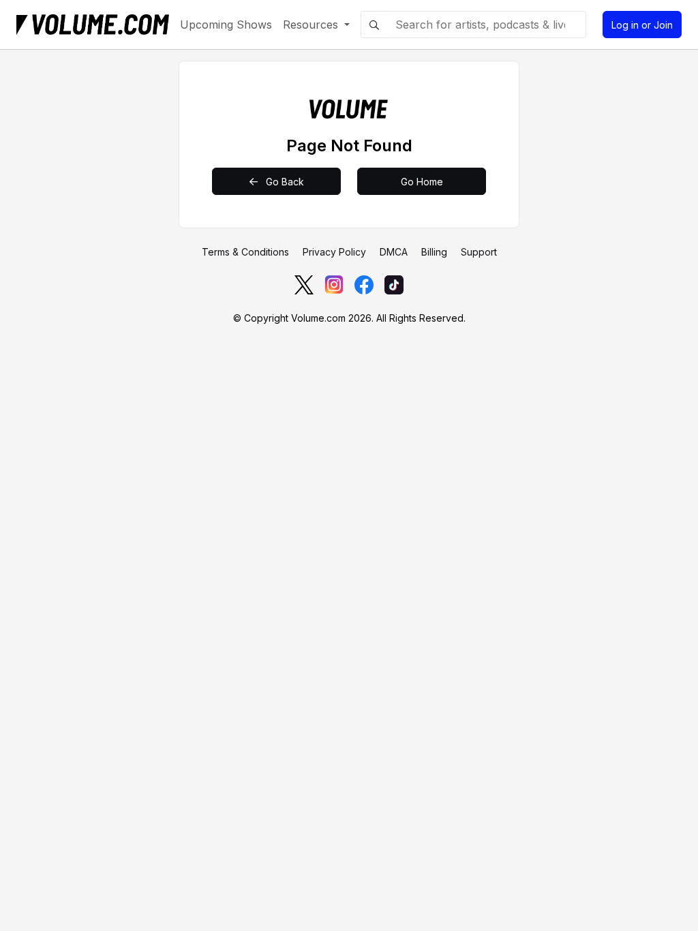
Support (479, 252)
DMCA (394, 252)
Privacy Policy (334, 252)
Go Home (422, 181)
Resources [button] (312, 24)
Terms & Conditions (245, 252)
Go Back (283, 181)
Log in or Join (642, 25)
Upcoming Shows (226, 24)
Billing (434, 252)
